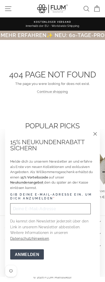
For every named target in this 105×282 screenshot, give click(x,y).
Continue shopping (52, 92)
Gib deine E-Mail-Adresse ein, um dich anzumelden (51, 196)
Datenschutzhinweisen (29, 238)
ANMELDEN (27, 254)
